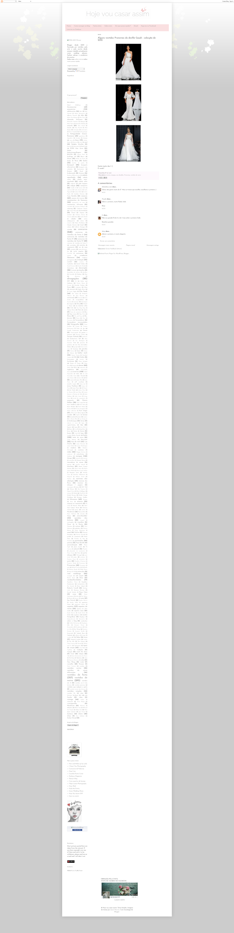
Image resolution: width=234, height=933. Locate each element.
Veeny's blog (73, 778)
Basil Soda (84, 146)
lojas (82, 433)
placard (76, 549)
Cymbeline (70, 264)
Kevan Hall (70, 408)
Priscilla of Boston (80, 561)
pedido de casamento (74, 536)
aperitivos (82, 136)
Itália (77, 373)
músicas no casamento (74, 503)
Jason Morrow (115, 910)
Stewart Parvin (79, 625)
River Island (81, 586)
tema (85, 637)
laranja (85, 415)
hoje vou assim (74, 796)
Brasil (81, 171)
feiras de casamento (76, 312)
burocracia (77, 175)
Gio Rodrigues (80, 340)
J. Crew (74, 376)
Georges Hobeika (73, 336)
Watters (82, 705)
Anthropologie (83, 131)
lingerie (69, 427)
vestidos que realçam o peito (77, 687)
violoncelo (70, 701)
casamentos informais (75, 204)
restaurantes (81, 584)
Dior (86, 274)
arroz (71, 140)
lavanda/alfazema (75, 417)
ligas (83, 423)
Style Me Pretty (74, 788)
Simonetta (82, 619)
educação (72, 289)
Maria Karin (77, 468)
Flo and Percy (78, 316)
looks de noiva (78, 437)
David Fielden (80, 264)
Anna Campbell (73, 131)
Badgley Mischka (77, 144)
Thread (79, 643)
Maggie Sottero (80, 452)
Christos (69, 216)
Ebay (85, 287)
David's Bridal (81, 266)
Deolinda (73, 270)
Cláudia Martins (72, 225)
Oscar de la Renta (75, 524)
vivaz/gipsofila (72, 703)
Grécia (72, 351)
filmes (69, 316)
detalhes (85, 272)
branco (69, 171)
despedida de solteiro (73, 272)
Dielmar (79, 274)
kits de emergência (80, 408)
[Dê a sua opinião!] (101, 178)
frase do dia (81, 328)
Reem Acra (71, 578)
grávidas (84, 349)
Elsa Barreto (80, 295)
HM (75, 357)
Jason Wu (79, 380)
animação (76, 129)
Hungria (74, 365)
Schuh (68, 615)
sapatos (70, 606)
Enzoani (80, 297)
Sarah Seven (81, 612)
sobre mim (78, 59)
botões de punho (78, 163)
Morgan (85, 499)
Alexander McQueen (74, 119)
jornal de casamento (79, 398)
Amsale (69, 127)
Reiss (81, 578)
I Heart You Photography (77, 766)
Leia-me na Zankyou (74, 29)
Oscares (69, 526)
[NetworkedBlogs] (77, 827)
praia (75, 557)
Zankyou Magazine (75, 776)
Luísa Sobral (70, 445)
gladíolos (69, 344)
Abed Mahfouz (74, 105)
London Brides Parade (73, 435)
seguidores (76, 615)
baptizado (76, 146)
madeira (73, 448)
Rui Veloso (84, 596)
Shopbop (82, 617)
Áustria (75, 142)
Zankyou (70, 714)
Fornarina (69, 320)
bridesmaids (71, 173)
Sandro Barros (83, 600)
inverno (108, 175)
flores (77, 318)
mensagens (70, 487)
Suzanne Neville (80, 631)
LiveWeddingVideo (80, 429)
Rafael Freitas (76, 567)
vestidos (82, 666)
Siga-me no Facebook (148, 26)
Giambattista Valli (75, 338)
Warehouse (70, 705)
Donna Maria (81, 283)
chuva (76, 216)
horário (82, 359)
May (103, 231)
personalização (72, 545)
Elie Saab (83, 291)
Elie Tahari (75, 293)
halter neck (82, 353)
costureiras (79, 253)
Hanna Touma (75, 355)
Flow (84, 318)
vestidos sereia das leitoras (78, 689)
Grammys (75, 349)
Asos (77, 140)
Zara (80, 714)
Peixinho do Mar (79, 538)
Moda (75, 493)
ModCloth (82, 493)
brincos (81, 173)
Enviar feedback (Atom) (114, 249)
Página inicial (130, 245)
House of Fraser (75, 363)
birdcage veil (71, 156)
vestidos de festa (77, 675)
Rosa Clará (83, 592)
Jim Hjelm (72, 390)
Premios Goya (71, 559)
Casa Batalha (72, 196)
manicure (78, 458)
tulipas (81, 654)
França (77, 326)
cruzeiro (81, 261)
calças (72, 186)
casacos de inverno (77, 198)
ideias (81, 365)
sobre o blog (72, 621)
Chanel (73, 212)
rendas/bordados (74, 580)
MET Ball (84, 487)
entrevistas (70, 297)
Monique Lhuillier (82, 497)
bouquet (70, 165)
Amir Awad (81, 125)
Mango (69, 458)
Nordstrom (71, 512)
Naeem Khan (77, 505)
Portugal (79, 555)
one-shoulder (120, 175)
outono (77, 526)
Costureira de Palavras (76, 769)
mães (69, 452)
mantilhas (71, 460)
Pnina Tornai (70, 553)
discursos (77, 276)
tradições (80, 650)
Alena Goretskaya (72, 117)
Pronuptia (82, 565)
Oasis (69, 516)
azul (86, 142)
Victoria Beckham (72, 695)
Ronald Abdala (71, 592)
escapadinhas (80, 299)
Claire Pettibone (80, 223)
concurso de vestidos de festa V (77, 243)
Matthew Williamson (79, 474)
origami (82, 520)
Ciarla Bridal (83, 216)
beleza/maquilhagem (74, 152)
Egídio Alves (81, 289)
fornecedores (80, 320)
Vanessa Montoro (74, 660)
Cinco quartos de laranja (77, 781)
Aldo (82, 115)
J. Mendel (82, 376)
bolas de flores (72, 161)
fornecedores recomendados (77, 322)
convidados (73, 245)
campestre (83, 185)
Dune (69, 287)
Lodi (76, 433)
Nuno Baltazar (71, 513)
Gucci (78, 351)
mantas (85, 458)
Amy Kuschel (78, 127)
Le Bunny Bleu (73, 419)
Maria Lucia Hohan (82, 470)
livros (68, 431)
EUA (71, 308)
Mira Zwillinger (80, 491)
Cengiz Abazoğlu (74, 210)
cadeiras (72, 183)
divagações (73, 279)
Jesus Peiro (75, 388)
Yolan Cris (79, 709)
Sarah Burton (71, 612)
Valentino (79, 658)
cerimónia (84, 210)
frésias (85, 330)
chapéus (82, 212)
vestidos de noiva (136, 175)
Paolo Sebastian (80, 530)
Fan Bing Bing (81, 308)
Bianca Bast (81, 154)
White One (78, 707)
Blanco (82, 156)
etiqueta (71, 304)
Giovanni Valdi (71, 342)
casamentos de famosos (77, 200)
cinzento (69, 223)
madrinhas (81, 450)
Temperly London (75, 639)
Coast (82, 225)
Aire (81, 111)
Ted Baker (77, 637)
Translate (82, 71)
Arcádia (78, 138)
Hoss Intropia (83, 361)
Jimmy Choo (81, 390)
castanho (69, 206)
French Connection (73, 330)
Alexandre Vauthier (72, 121)
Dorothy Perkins (79, 285)
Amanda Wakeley (81, 123)
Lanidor (69, 415)
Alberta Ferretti (72, 115)
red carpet (79, 576)
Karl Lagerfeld (81, 402)
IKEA (75, 367)
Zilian (69, 716)
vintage (70, 699)
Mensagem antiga (153, 245)
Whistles (69, 707)
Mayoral (69, 476)
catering (70, 208)
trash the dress (82, 652)
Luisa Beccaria (81, 443)
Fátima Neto (71, 310)
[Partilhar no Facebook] (104, 178)
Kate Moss (82, 404)
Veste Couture (71, 666)
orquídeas (80, 522)
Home (69, 26)
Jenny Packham (72, 386)
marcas (69, 464)
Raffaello (84, 567)
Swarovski (70, 633)
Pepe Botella (80, 542)
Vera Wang (71, 662)
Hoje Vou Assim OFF (76, 793)
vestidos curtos (74, 668)
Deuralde (71, 274)
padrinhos (77, 528)
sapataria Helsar (80, 604)
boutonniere (80, 169)
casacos (84, 196)
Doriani (69, 285)
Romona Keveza (79, 590)
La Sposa (82, 413)
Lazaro (85, 417)
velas (82, 660)
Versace (81, 664)
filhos (85, 312)
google (76, 346)
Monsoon (73, 499)
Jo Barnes (70, 392)
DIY (68, 281)
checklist (69, 214)
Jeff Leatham (79, 382)
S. (102, 215)
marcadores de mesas (75, 462)
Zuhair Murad (71, 718)
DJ (76, 281)
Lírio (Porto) (83, 427)
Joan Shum (78, 392)
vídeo (81, 697)
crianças (80, 260)
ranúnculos (80, 571)
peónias (69, 542)
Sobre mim (108, 26)
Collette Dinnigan (79, 227)
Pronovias (127, 175)
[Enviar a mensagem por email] (99, 178)
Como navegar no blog (82, 26)
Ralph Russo (83, 569)
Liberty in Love (72, 423)
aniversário (84, 129)
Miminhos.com (107, 187)
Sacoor (77, 598)
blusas (69, 158)
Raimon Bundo (73, 569)
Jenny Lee (82, 384)
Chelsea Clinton (80, 214)
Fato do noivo (82, 310)
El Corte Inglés (71, 291)
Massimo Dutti (74, 472)
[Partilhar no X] (103, 178)
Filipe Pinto (82, 314)
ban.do (69, 146)
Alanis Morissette (80, 113)
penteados (79, 541)
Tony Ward (82, 647)
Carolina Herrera (79, 194)
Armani (85, 138)
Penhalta (69, 540)
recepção (69, 575)
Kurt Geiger (83, 410)
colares (69, 227)
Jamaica (79, 377)
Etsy (78, 304)
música (80, 501)
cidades (73, 219)
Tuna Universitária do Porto (79, 656)
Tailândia (69, 635)
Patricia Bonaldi (80, 534)
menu (77, 487)
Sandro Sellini (74, 602)
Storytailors (70, 627)
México (72, 489)
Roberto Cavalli (72, 588)
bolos (85, 161)
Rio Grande (70, 586)
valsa (85, 658)
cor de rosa (83, 247)
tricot (72, 654)
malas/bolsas (80, 454)
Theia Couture (71, 643)
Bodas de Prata (80, 158)
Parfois (76, 532)
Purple (104, 199)
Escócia (69, 301)
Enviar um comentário (107, 241)
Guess (85, 351)
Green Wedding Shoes (76, 791)
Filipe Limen (72, 314)
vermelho (70, 664)
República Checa (72, 582)
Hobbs (82, 357)
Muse (71, 501)
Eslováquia (84, 301)
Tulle (68, 656)
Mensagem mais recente (106, 245)
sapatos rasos (79, 610)
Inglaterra (70, 369)
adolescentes (71, 111)
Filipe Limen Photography (77, 783)
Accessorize (71, 107)
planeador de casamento (77, 551)
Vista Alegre (81, 701)
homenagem (70, 359)
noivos (76, 509)
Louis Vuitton (71, 439)
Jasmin (72, 380)
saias (82, 598)
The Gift (71, 641)
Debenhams (70, 268)
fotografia (75, 324)
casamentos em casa (78, 202)
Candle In (73, 187)
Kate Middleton (72, 404)
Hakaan (72, 353)
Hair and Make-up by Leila (78, 764)
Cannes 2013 (81, 187)
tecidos (69, 637)
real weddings (74, 574)
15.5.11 (103, 237)
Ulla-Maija (71, 658)
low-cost (84, 439)
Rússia (70, 598)
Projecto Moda (71, 563)
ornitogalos (70, 522)
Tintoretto (77, 645)
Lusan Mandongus (82, 445)
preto (69, 561)
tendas (85, 639)
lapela (78, 414)
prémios (83, 557)
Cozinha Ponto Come (76, 773)
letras (82, 421)
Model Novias (71, 495)
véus (81, 693)
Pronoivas (82, 563)
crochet (69, 262)
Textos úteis (97, 26)
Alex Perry (82, 117)
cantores (69, 189)
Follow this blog (77, 829)
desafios (81, 270)
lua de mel (75, 442)
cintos (82, 221)
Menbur (69, 478)
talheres (77, 635)
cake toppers (82, 183)
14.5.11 (103, 192)
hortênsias (70, 361)
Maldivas (69, 456)
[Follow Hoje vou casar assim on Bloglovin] (74, 821)
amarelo (70, 125)
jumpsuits (70, 400)
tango (83, 635)
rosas (74, 594)
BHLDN (70, 154)
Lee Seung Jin (83, 419)
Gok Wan (77, 344)
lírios (70, 429)
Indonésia (82, 367)
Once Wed (72, 786)
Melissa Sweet (80, 476)
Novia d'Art (81, 512)
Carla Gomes (78, 189)
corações (73, 249)
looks (85, 435)
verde (82, 662)
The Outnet (81, 641)
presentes (82, 559)
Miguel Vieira (70, 491)
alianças (82, 121)
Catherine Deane (82, 208)
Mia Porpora (81, 489)
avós (80, 142)
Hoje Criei (72, 771)
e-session (78, 287)
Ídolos (69, 367)
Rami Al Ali (72, 571)
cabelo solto (83, 181)
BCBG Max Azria (76, 148)
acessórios (71, 109)
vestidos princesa (80, 685)
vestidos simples (74, 691)
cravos (69, 255)
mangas (113, 175)
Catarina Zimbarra (80, 206)
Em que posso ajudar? (123, 26)
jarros (85, 378)
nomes (83, 509)
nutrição (82, 513)
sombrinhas (84, 621)
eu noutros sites (81, 306)
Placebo (85, 549)
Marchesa (70, 466)
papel (69, 532)
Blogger (116, 912)
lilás (81, 425)
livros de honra (78, 431)
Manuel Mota (81, 460)
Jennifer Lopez (71, 384)
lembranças (73, 421)
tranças (69, 652)
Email (136, 26)
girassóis (82, 342)
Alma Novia (70, 123)
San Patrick (71, 600)
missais (69, 493)
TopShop (69, 649)
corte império (78, 251)
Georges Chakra (80, 334)
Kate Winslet (71, 406)
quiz (68, 567)
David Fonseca (71, 266)
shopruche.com (71, 619)
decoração (83, 268)
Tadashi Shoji (81, 633)
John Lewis (78, 396)
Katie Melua (81, 406)
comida (69, 229)
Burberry (69, 175)
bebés (69, 150)
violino (82, 699)
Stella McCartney (74, 623)
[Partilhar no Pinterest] (106, 178)
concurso (82, 229)
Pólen (78, 553)
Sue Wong (77, 629)
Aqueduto (70, 138)
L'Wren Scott (74, 412)
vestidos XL (71, 693)
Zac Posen (82, 711)
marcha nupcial (80, 464)
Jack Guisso (70, 377)
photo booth (78, 547)
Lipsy (75, 427)
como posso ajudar (73, 61)
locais (69, 433)
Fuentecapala (74, 332)
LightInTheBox (71, 425)
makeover (69, 454)
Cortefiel (69, 253)
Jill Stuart (84, 388)
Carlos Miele (78, 191)
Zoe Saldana (80, 716)
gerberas (84, 336)
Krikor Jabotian (71, 410)
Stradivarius (79, 627)
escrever (76, 302)
